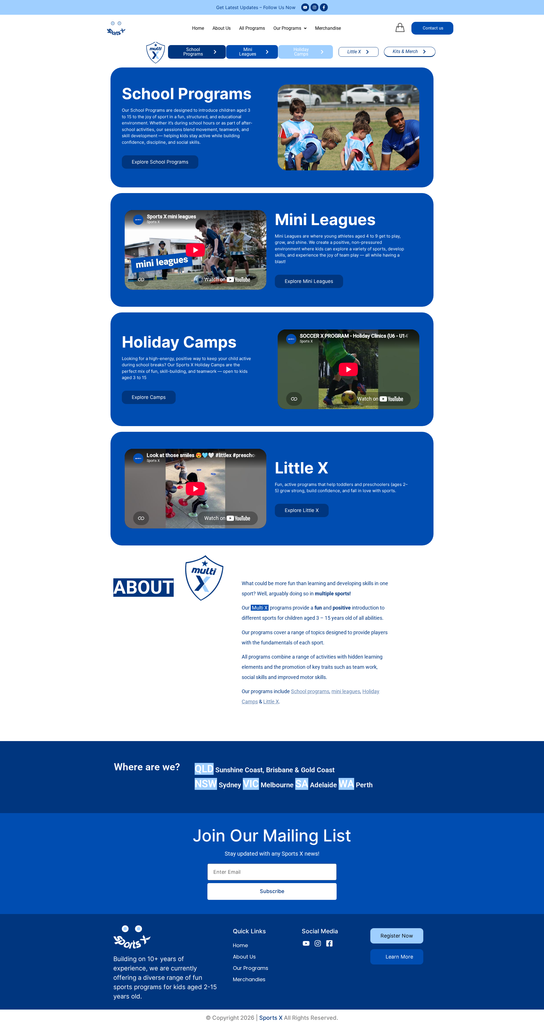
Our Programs (287, 28)
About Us (221, 28)
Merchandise (328, 28)
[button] (290, 28)
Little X (271, 702)
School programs (310, 691)
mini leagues (346, 691)
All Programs (252, 28)
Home (198, 28)
